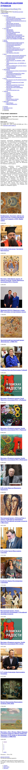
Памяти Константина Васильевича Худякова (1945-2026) (11, 702)
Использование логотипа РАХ (13, 19)
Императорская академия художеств (15, 42)
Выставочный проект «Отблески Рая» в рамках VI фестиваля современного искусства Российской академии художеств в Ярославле (14, 520)
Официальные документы (12, 23)
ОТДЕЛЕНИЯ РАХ (11, 33)
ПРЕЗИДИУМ (9, 31)
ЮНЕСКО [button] (6, 101)
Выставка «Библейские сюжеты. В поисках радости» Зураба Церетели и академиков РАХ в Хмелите (12, 280)
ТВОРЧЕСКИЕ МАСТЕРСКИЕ (14, 37)
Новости (8, 94)
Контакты (5, 768)
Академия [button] (5, 15)
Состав (5, 40)
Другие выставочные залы (12, 90)
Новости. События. (11, 76)
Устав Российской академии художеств (15, 18)
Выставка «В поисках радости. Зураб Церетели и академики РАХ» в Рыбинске (13, 399)
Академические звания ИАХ (13, 45)
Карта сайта (6, 767)
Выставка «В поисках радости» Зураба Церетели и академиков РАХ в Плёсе (13, 643)
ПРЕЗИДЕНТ (9, 29)
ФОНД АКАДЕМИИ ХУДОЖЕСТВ (15, 38)
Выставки (8, 95)
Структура (6, 109)
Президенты (9, 51)
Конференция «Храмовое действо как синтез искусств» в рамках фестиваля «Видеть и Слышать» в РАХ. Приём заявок (12, 218)
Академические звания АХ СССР (14, 50)
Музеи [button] (5, 78)
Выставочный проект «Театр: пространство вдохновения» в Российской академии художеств (14, 612)
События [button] (5, 91)
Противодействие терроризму (13, 26)
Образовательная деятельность (13, 77)
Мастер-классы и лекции (12, 99)
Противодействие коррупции (13, 24)
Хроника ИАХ (10, 46)
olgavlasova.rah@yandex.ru (9, 125)
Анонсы (8, 92)
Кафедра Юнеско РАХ (11, 104)
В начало (5, 106)
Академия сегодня (10, 17)
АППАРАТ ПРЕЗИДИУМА (13, 32)
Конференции (9, 96)
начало (5, 741)
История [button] (5, 41)
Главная (5, 765)
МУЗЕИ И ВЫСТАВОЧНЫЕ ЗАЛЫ (15, 36)
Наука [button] (4, 54)
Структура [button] (6, 28)
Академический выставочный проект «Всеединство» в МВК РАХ (12, 340)
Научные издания (10, 59)
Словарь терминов (10, 68)
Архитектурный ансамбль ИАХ (14, 43)
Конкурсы (8, 97)
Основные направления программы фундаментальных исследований (15, 57)
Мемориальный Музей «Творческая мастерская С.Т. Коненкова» (15, 85)
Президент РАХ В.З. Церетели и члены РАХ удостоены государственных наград (13, 311)
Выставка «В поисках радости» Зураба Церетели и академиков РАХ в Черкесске (13, 429)
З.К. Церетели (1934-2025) (12, 52)
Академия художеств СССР (13, 47)
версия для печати (5, 757)
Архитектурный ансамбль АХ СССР (15, 49)
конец (4, 752)
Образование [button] (6, 69)
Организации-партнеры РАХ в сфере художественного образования (15, 74)
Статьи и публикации (11, 100)
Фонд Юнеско (9, 102)
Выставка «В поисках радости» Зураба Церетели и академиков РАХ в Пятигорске (14, 458)
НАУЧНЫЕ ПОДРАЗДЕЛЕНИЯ (14, 34)
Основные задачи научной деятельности (16, 55)
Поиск (2, 10)
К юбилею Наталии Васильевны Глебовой (14, 370)
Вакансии (8, 27)
